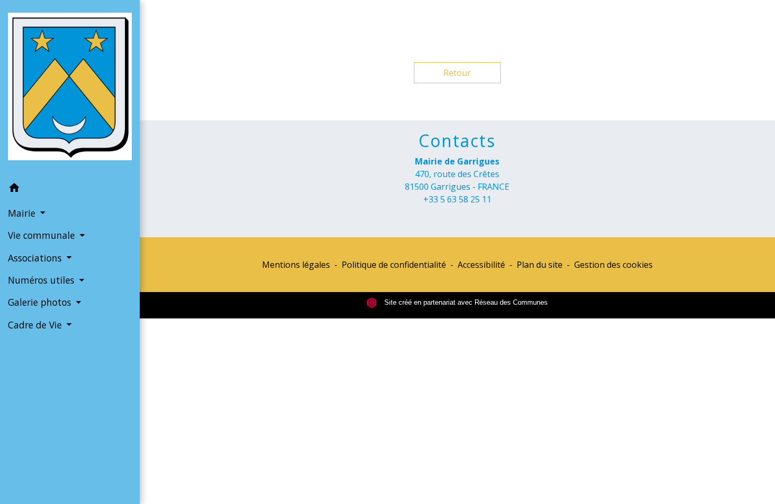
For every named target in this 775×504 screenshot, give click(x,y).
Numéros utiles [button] (42, 280)
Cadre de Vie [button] (36, 324)
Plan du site (540, 264)
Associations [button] (36, 257)
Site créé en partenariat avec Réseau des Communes (465, 302)
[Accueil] (70, 88)
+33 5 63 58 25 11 (457, 199)
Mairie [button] (23, 213)
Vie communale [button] (43, 235)
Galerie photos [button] (41, 302)
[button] (70, 189)
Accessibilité (481, 264)
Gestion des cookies (613, 264)
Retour (457, 73)
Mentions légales (296, 264)
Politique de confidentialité (394, 264)
